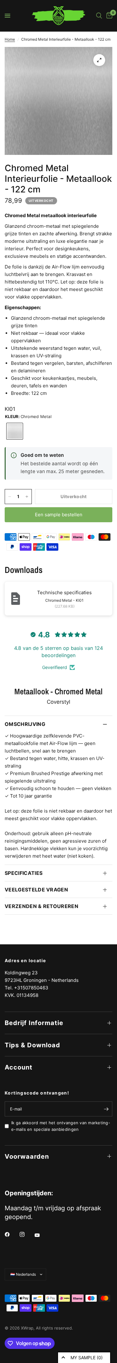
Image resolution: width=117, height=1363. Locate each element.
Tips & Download (32, 1045)
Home (10, 39)
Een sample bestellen (58, 515)
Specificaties (23, 873)
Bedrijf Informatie (34, 1023)
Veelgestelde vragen (36, 889)
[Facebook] (11, 1234)
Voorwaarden (27, 1156)
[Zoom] (99, 60)
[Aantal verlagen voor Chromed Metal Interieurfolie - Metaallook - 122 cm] (9, 496)
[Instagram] (26, 1234)
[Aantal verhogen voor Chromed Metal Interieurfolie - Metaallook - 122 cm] (27, 496)
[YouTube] (41, 1235)
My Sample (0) (87, 1357)
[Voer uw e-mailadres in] (106, 1108)
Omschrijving (25, 724)
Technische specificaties (64, 592)
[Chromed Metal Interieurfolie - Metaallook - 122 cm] (14, 431)
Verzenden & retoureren (41, 906)
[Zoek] (99, 15)
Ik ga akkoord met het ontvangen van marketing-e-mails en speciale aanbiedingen (60, 1126)
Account (18, 1067)
